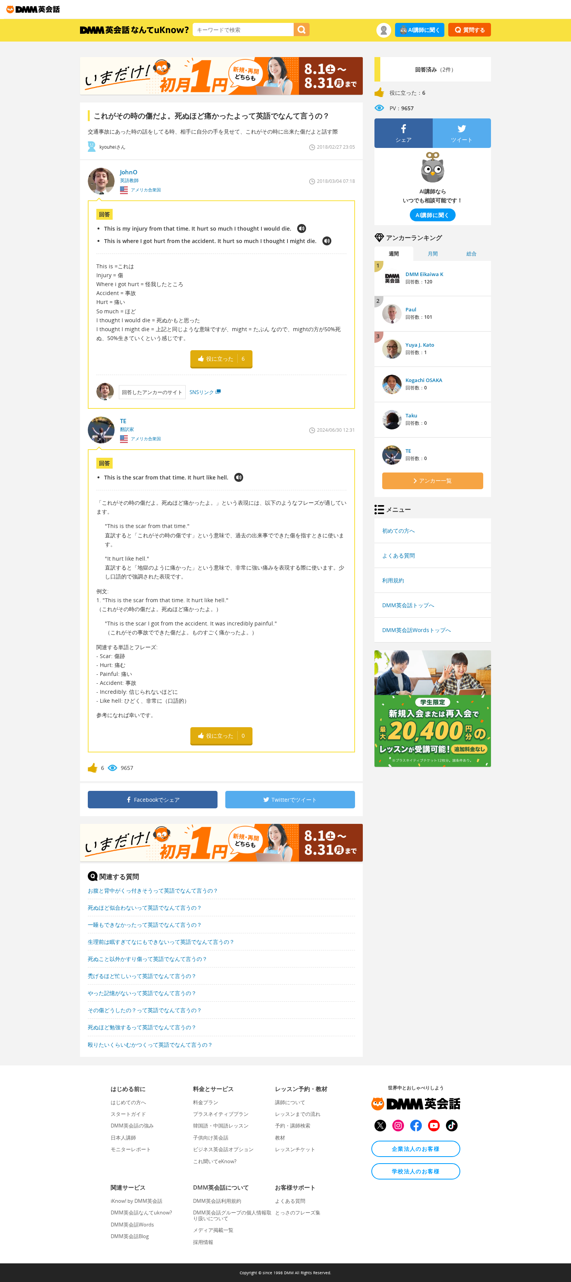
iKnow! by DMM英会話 (136, 1200)
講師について (290, 1102)
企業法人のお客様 (416, 1148)
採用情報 (203, 1242)
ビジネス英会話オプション (223, 1149)
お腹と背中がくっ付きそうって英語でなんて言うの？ (153, 890)
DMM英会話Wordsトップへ (416, 630)
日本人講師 (123, 1137)
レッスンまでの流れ (297, 1113)
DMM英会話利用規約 (217, 1200)
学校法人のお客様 (416, 1171)
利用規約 (393, 580)
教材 (280, 1137)
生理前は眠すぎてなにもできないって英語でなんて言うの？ (161, 941)
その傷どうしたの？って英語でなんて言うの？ (145, 1010)
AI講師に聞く (424, 29)
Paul (411, 309)
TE (408, 450)
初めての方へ (398, 530)
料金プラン (205, 1102)
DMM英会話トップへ (408, 605)
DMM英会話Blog (130, 1236)
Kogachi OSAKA (424, 380)
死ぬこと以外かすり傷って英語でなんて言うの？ (147, 958)
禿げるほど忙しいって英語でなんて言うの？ (142, 976)
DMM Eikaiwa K (424, 274)
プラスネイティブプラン (221, 1113)
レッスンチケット (295, 1149)
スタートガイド (128, 1113)
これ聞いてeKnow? (215, 1161)
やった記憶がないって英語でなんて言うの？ (142, 993)
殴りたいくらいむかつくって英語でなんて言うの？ (150, 1044)
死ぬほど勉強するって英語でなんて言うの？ (142, 1027)
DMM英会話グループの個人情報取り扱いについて (232, 1215)
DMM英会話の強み (132, 1125)
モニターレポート (131, 1149)
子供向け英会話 (210, 1137)
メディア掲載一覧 (213, 1229)
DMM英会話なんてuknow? (141, 1212)
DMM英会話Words (132, 1224)
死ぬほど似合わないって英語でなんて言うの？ (145, 907)
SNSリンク (202, 392)
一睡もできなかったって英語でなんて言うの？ (145, 924)
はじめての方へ (128, 1102)
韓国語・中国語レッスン (221, 1125)
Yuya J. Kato (420, 344)
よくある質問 (398, 555)
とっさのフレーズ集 (297, 1212)
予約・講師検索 (292, 1125)
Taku (411, 415)
